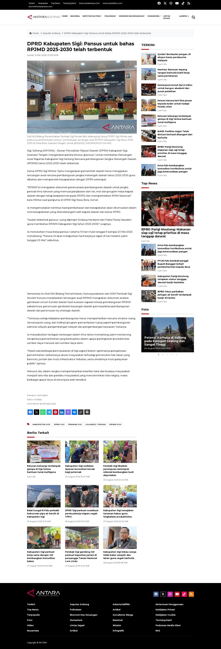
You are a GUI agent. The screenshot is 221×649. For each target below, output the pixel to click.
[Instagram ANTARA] (171, 3)
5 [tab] (176, 354)
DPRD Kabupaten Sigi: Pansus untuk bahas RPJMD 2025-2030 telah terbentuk (107, 33)
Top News (55, 3)
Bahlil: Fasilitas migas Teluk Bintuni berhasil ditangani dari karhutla (175, 134)
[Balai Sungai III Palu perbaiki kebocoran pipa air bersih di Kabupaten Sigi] (44, 496)
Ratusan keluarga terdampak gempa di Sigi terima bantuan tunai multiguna (43, 469)
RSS (158, 630)
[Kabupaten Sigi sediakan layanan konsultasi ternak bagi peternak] (82, 451)
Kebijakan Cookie (166, 615)
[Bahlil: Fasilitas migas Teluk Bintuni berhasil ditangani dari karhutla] (148, 135)
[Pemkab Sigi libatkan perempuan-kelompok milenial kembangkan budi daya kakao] (120, 451)
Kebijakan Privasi (165, 609)
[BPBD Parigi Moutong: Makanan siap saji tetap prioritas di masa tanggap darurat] (148, 151)
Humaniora (153, 16)
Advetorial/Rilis (121, 604)
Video (30, 625)
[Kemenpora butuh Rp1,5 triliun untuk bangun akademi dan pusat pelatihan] (148, 89)
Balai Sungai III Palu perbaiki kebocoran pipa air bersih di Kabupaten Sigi (43, 513)
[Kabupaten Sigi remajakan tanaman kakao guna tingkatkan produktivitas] (120, 496)
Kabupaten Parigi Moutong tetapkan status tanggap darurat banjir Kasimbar (173, 279)
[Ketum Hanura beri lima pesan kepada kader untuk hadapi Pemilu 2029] (148, 104)
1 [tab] (158, 354)
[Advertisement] (82, 267)
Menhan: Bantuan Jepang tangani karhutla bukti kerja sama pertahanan (174, 72)
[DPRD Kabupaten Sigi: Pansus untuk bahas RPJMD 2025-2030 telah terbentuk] (167, 208)
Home (36, 33)
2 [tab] (163, 354)
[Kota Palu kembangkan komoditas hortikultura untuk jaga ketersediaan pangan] (148, 169)
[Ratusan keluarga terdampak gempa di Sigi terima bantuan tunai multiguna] (44, 451)
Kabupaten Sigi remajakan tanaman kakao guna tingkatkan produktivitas (118, 513)
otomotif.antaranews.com (40, 6)
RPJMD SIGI (115, 424)
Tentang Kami (69, 3)
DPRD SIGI (59, 424)
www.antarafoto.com (112, 3)
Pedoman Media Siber (168, 625)
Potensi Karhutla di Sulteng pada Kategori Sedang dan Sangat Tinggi (165, 341)
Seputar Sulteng (92, 16)
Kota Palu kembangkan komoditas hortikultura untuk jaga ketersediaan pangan (175, 168)
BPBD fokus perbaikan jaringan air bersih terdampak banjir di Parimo (174, 294)
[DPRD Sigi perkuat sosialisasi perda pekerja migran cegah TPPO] (82, 496)
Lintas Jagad (166, 17)
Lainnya (183, 16)
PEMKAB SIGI (75, 424)
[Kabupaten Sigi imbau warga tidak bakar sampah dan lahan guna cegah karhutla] (120, 537)
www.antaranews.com (89, 3)
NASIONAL (75, 16)
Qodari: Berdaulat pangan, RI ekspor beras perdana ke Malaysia (174, 57)
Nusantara (33, 630)
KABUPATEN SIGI (41, 424)
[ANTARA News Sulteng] (44, 17)
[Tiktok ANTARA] (183, 3)
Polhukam (110, 16)
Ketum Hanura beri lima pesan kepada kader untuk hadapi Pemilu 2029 (175, 103)
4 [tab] (172, 354)
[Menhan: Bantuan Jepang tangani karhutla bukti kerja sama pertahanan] (148, 74)
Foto (145, 309)
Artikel (74, 630)
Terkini (32, 3)
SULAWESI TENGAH (96, 424)
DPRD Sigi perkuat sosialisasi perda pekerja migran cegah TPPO (81, 513)
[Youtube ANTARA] (177, 3)
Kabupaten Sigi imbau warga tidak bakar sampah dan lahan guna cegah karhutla (119, 555)
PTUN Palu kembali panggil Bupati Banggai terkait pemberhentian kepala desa (174, 263)
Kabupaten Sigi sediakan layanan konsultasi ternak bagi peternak (80, 469)
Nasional (118, 620)
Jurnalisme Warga (123, 615)
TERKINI (148, 45)
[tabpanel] (167, 334)
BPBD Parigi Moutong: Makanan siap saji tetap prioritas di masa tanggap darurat (165, 233)
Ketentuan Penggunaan (169, 604)
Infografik (118, 630)
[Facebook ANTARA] (159, 3)
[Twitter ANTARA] (165, 3)
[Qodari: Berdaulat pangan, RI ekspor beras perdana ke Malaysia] (148, 58)
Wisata (117, 625)
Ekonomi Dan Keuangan (131, 16)
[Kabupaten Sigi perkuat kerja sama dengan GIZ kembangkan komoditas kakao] (44, 537)
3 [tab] (167, 354)
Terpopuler (43, 3)
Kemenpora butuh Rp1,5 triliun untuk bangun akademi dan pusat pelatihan (175, 88)
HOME (65, 16)
